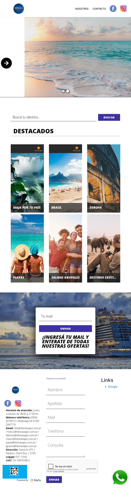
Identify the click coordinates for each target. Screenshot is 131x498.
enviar (65, 328)
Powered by (23, 480)
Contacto (99, 8)
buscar (109, 117)
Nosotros (82, 8)
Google (112, 386)
